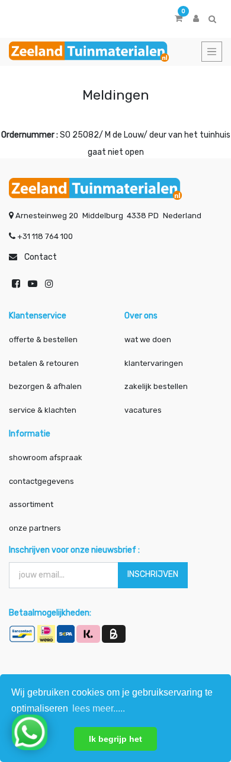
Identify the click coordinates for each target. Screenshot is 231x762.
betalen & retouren (44, 363)
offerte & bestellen (44, 339)
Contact (40, 257)
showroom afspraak (45, 457)
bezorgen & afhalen (45, 386)
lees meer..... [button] (98, 708)
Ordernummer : (29, 135)
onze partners (35, 528)
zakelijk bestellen (156, 386)
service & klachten (42, 410)
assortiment (31, 504)
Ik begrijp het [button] (115, 739)
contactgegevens (41, 481)
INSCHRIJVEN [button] (152, 574)
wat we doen (147, 339)
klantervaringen (153, 363)
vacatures (143, 410)
